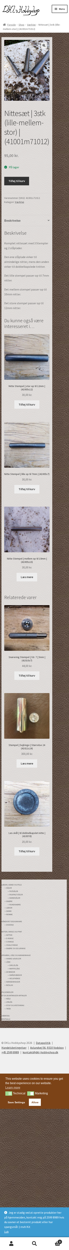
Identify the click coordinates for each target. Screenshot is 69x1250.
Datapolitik (43, 1036)
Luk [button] (6, 1231)
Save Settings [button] (16, 1095)
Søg (34, 1243)
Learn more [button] (12, 1080)
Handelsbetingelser (13, 1041)
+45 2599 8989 (10, 1045)
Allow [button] (34, 1095)
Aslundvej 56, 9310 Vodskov (47, 1041)
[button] (44, 45)
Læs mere (27, 577)
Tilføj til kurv (16, 181)
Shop (21, 24)
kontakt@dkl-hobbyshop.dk (40, 1045)
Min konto (11, 1243)
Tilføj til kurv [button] (27, 404)
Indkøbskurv (53, 1240)
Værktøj (31, 24)
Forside (11, 24)
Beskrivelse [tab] (12, 220)
